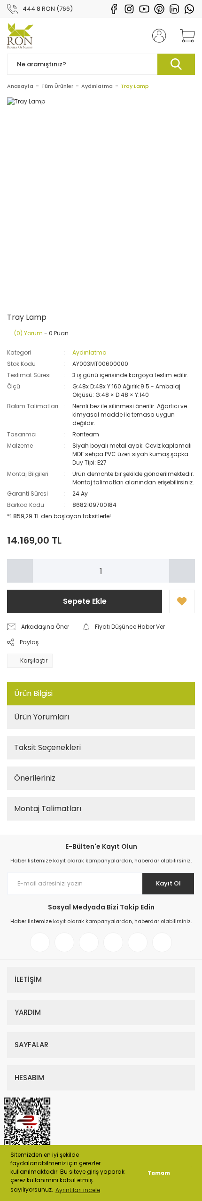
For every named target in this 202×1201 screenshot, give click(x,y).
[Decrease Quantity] (20, 571)
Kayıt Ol (168, 883)
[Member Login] (156, 36)
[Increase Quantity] (182, 571)
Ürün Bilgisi (33, 693)
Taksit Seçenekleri (47, 747)
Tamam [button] (159, 1173)
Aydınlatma (89, 352)
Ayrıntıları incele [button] (77, 1190)
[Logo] (20, 36)
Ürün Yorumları (41, 716)
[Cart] (184, 36)
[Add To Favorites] (182, 601)
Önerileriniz (34, 778)
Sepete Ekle (85, 601)
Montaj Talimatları (47, 808)
